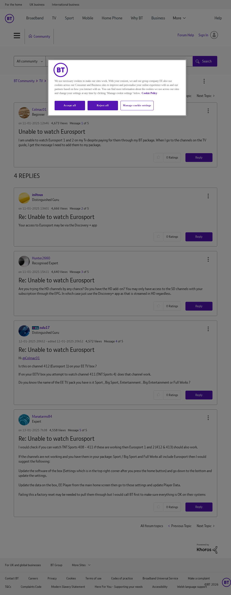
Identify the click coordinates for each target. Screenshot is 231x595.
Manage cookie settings (137, 105)
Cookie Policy (149, 93)
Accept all (70, 105)
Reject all (103, 105)
